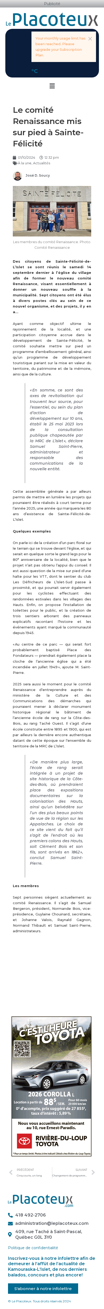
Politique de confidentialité (33, 1247)
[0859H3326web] (51, 1086)
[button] (90, 39)
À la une (24, 163)
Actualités (41, 163)
